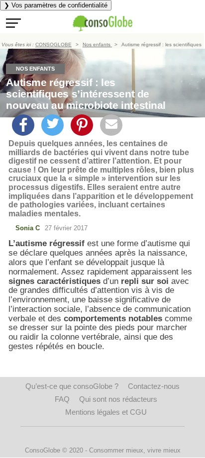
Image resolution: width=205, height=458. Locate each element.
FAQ (62, 399)
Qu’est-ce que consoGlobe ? (71, 386)
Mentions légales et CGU (106, 412)
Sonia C (27, 228)
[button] (13, 23)
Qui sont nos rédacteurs (118, 399)
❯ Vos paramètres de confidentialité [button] (55, 5)
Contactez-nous (154, 386)
